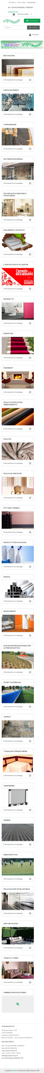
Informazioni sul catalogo (13, 80)
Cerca (34, 27)
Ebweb (14, 1070)
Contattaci (31, 2)
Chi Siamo (12, 2)
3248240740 (13, 12)
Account (35, 34)
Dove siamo (21, 2)
